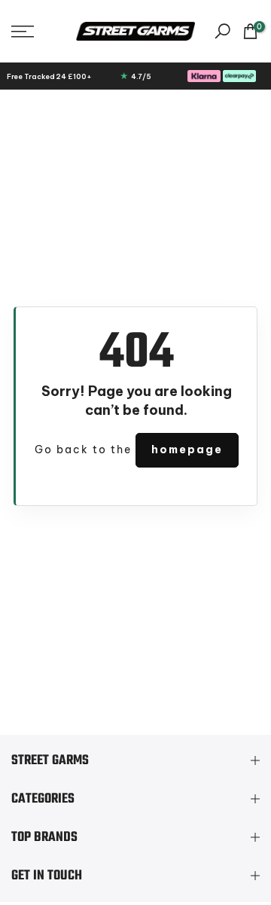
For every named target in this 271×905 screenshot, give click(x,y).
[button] (38, 32)
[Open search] (222, 31)
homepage (187, 449)
